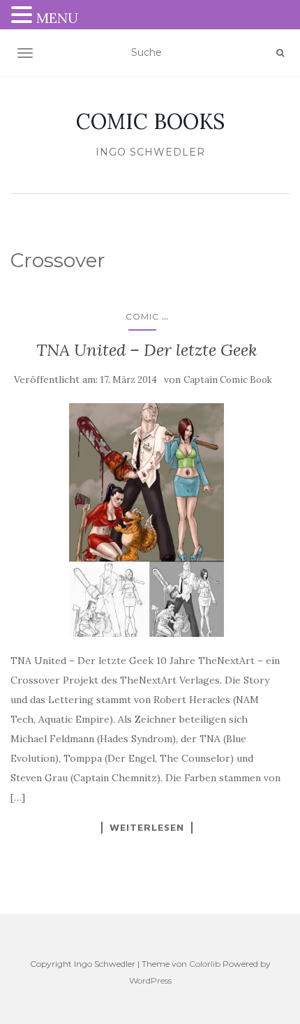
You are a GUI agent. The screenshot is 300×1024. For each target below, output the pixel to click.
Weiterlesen (147, 827)
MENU (57, 18)
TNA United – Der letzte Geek (146, 350)
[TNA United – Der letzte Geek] (146, 520)
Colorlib (204, 963)
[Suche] (280, 53)
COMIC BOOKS (150, 121)
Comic (142, 316)
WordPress (150, 980)
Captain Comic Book (227, 380)
